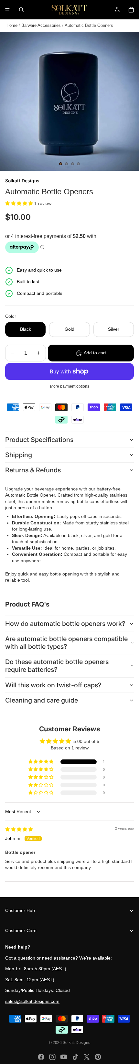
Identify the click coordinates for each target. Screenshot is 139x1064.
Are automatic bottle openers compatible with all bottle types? (66, 642)
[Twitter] (87, 1057)
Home (11, 25)
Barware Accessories (41, 25)
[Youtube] (64, 1057)
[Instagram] (52, 1057)
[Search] (21, 10)
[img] (19, 829)
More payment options (69, 386)
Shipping (18, 455)
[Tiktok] (75, 1057)
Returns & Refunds (33, 470)
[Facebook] (41, 1057)
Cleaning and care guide (41, 700)
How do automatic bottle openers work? (65, 624)
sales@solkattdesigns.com (32, 1001)
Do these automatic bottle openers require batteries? (57, 665)
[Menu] (7, 9)
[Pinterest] (98, 1057)
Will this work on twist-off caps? (53, 685)
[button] (19, 203)
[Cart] (131, 10)
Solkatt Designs (76, 1042)
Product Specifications (39, 440)
